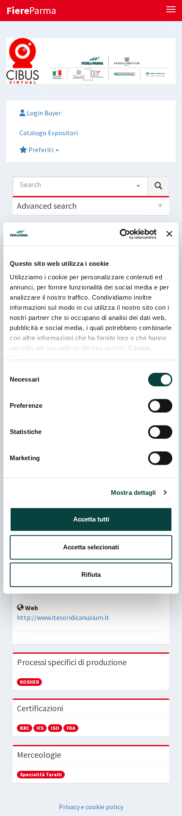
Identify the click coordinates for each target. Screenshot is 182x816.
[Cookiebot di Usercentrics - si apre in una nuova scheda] (120, 234)
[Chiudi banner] (169, 234)
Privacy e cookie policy (91, 806)
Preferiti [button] (41, 149)
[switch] (160, 405)
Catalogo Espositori (48, 132)
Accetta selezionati (91, 547)
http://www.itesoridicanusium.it (63, 617)
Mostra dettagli (133, 492)
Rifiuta (91, 574)
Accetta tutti (91, 519)
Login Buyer (43, 113)
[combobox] (80, 186)
